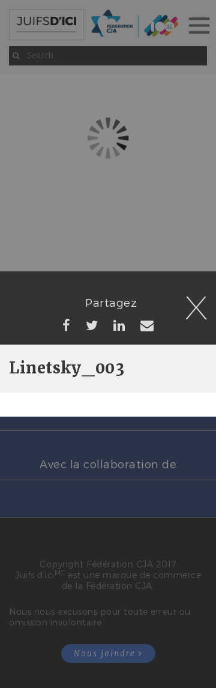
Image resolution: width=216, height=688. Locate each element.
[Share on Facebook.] (66, 325)
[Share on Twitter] (92, 325)
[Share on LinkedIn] (119, 325)
